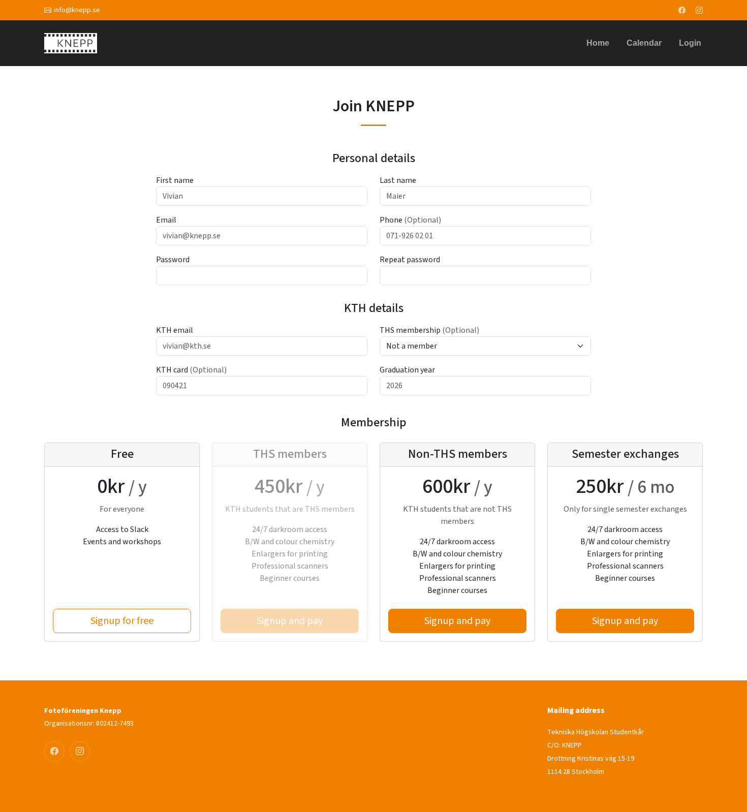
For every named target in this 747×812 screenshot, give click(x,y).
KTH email (174, 330)
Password (173, 259)
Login (690, 43)
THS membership (429, 330)
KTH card (191, 370)
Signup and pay (457, 621)
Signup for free (121, 621)
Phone (410, 220)
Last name (398, 180)
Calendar (644, 43)
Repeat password (410, 259)
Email (166, 220)
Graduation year (407, 370)
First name (175, 180)
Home (597, 43)
